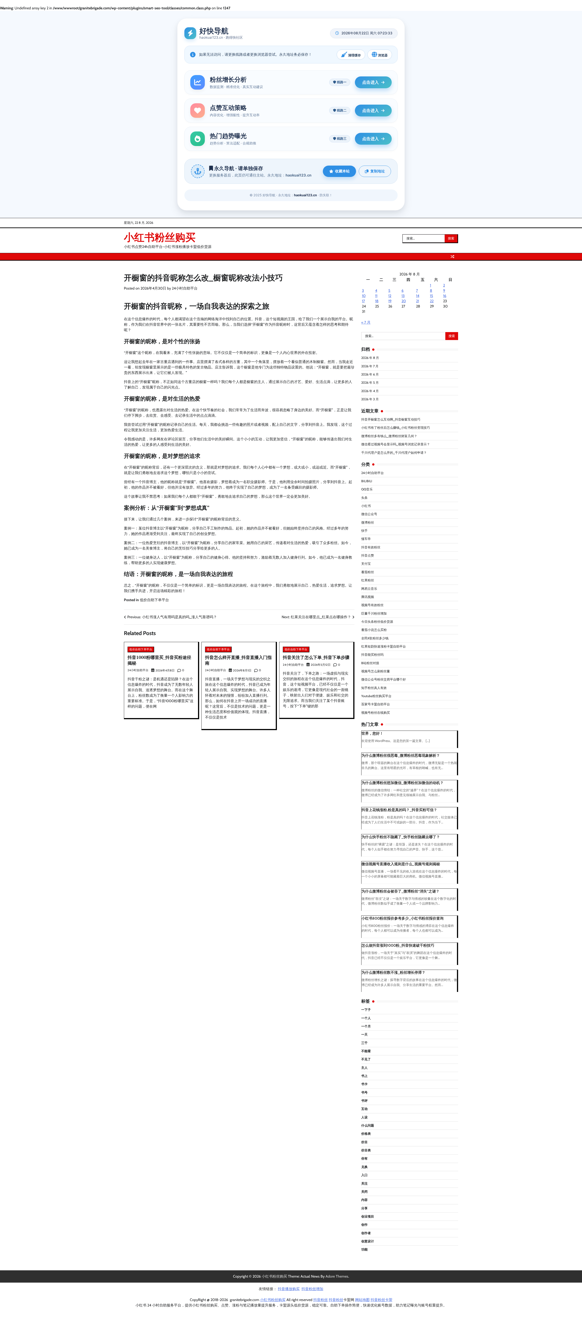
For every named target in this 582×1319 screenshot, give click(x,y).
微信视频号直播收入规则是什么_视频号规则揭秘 (400, 864)
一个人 (366, 1018)
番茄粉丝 (367, 572)
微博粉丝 (367, 522)
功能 (364, 1249)
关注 (364, 1183)
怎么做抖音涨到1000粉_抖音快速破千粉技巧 (397, 945)
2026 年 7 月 (370, 366)
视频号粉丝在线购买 (375, 713)
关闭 (364, 1192)
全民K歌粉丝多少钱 (375, 638)
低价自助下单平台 (154, 600)
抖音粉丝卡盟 (381, 1300)
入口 (364, 1175)
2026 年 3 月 (370, 399)
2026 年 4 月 (370, 391)
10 (364, 296)
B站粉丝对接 (370, 663)
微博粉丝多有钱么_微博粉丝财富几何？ (389, 436)
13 (403, 296)
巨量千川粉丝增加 (374, 613)
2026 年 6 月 (370, 374)
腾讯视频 (367, 597)
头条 (364, 498)
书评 (364, 1101)
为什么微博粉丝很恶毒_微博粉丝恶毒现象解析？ (400, 755)
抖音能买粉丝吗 (372, 655)
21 (417, 301)
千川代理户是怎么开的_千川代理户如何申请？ (394, 453)
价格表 (366, 1134)
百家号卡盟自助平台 (375, 704)
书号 (364, 1092)
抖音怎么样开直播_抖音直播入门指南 (238, 660)
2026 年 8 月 (370, 358)
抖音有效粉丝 (370, 547)
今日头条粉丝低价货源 (377, 622)
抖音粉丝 (320, 1300)
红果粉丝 (367, 580)
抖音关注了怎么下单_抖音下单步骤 (316, 657)
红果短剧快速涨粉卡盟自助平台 (383, 646)
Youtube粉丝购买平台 (376, 696)
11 (376, 296)
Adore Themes (337, 1276)
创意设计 (367, 1241)
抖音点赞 (367, 555)
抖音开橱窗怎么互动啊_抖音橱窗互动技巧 (390, 419)
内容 (364, 1200)
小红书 (366, 506)
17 (363, 301)
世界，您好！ (372, 733)
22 (432, 301)
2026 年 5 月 (370, 383)
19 (389, 301)
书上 (364, 1076)
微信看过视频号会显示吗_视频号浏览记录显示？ (395, 444)
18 (377, 301)
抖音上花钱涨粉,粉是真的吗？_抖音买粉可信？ (399, 810)
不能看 (366, 1051)
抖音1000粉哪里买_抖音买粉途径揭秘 (159, 660)
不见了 (366, 1059)
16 (444, 296)
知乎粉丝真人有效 (374, 688)
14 (417, 296)
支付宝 (366, 564)
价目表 (366, 1150)
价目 (364, 1142)
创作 (364, 1225)
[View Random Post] (452, 256)
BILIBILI (366, 481)
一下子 (366, 1010)
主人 (364, 1068)
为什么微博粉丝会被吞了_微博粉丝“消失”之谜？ (400, 891)
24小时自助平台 (185, 288)
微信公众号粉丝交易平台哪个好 (383, 679)
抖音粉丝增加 (312, 1289)
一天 (364, 1034)
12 (389, 296)
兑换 (364, 1167)
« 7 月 (366, 322)
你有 (364, 1158)
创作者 (366, 1233)
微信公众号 (369, 514)
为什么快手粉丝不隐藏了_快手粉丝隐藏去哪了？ (400, 837)
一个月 (366, 1026)
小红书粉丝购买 (160, 237)
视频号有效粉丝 (372, 605)
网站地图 (362, 1300)
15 (431, 296)
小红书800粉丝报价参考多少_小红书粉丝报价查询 (402, 918)
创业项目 (367, 1216)
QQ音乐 (367, 489)
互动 (364, 1109)
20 (403, 301)
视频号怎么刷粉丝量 (375, 671)
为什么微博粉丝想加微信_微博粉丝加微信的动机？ (402, 783)
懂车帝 (366, 539)
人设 (364, 1117)
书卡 (364, 1084)
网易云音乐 (369, 589)
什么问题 (367, 1125)
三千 (364, 1043)
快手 (364, 531)
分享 (364, 1208)
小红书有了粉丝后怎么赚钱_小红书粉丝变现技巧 (395, 428)
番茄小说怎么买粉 (374, 630)
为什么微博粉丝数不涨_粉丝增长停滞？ (393, 972)
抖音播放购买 (289, 1289)
